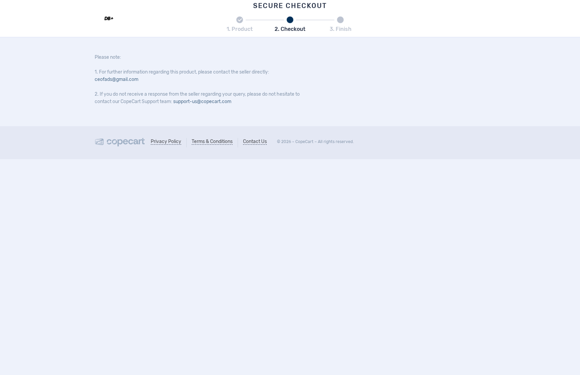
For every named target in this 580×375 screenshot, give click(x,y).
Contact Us (255, 141)
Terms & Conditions (212, 141)
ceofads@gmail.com (116, 79)
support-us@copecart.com (202, 101)
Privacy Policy (166, 141)
